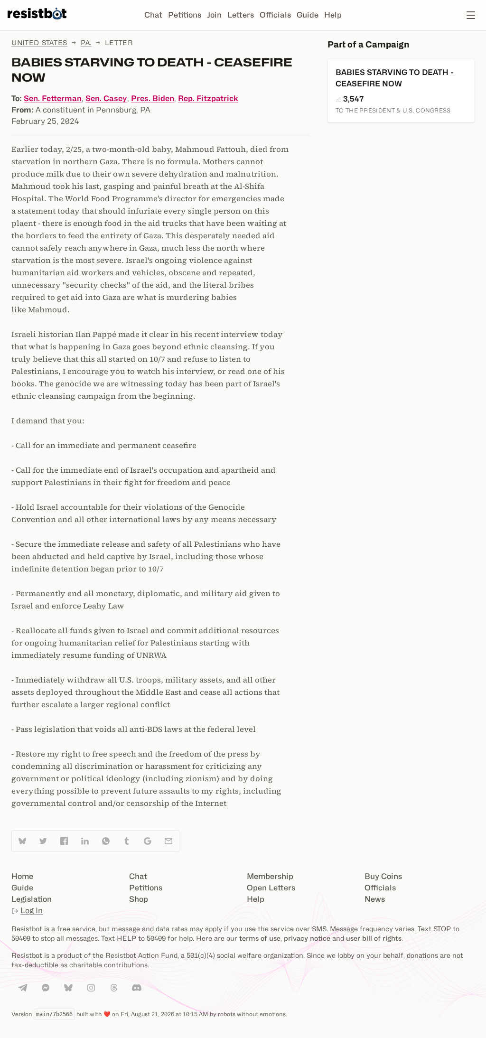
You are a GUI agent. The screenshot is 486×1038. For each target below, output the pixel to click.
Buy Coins (383, 876)
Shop (138, 899)
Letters (240, 14)
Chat (153, 14)
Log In (31, 910)
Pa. (86, 42)
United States (39, 42)
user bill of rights (374, 938)
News (374, 899)
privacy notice (307, 938)
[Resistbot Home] (37, 23)
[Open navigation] (471, 15)
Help (333, 14)
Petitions (184, 14)
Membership (270, 876)
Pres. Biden (152, 98)
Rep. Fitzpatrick (208, 98)
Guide (307, 14)
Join (214, 14)
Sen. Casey (106, 98)
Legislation (31, 899)
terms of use (259, 938)
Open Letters (271, 887)
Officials (275, 14)
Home (22, 876)
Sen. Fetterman (53, 98)
